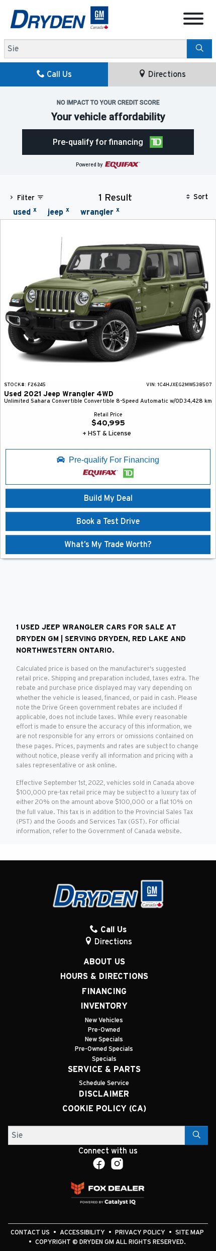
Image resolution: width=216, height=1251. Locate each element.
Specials (104, 1059)
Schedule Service (104, 1083)
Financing (104, 992)
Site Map (189, 1232)
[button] (108, 142)
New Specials (104, 1039)
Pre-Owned (104, 1030)
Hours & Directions (104, 976)
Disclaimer (104, 1094)
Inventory (104, 1006)
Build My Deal (108, 498)
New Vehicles (104, 1020)
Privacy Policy (141, 1232)
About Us (104, 962)
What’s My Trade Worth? (108, 545)
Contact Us (31, 1232)
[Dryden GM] (59, 17)
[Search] (199, 48)
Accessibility (83, 1232)
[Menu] (193, 20)
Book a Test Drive (108, 521)
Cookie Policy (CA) (104, 1109)
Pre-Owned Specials (104, 1049)
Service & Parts (104, 1069)
